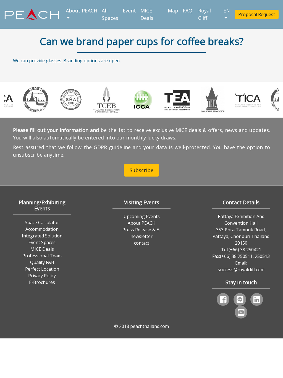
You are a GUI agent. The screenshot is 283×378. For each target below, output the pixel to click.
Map (173, 10)
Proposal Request (256, 14)
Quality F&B (42, 262)
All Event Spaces (119, 14)
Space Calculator (42, 222)
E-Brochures (42, 282)
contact (141, 243)
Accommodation (42, 229)
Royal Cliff (204, 14)
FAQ (188, 10)
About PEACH (82, 10)
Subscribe (141, 170)
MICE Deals (146, 14)
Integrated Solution (42, 236)
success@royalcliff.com (241, 269)
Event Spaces (42, 242)
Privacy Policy (42, 276)
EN (226, 10)
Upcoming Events (142, 216)
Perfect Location (42, 269)
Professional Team (42, 256)
